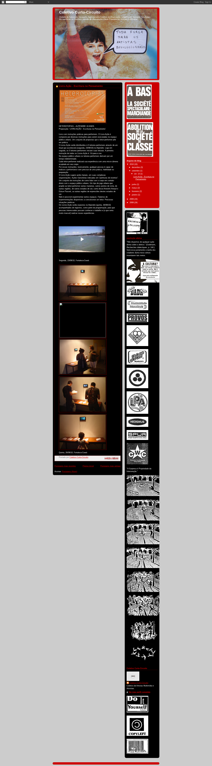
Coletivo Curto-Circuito (79, 12)
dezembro (136, 167)
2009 (132, 199)
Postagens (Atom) (69, 472)
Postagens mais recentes (65, 466)
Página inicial (88, 466)
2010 (132, 164)
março (135, 188)
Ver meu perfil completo (139, 692)
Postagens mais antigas (110, 466)
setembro (136, 171)
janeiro (135, 195)
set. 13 (137, 174)
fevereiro (136, 191)
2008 (132, 203)
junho (134, 184)
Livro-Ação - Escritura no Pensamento (81, 86)
